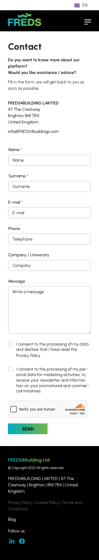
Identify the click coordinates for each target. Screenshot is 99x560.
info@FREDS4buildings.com (33, 131)
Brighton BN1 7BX (24, 115)
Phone (14, 228)
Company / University (28, 254)
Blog (12, 519)
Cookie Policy (47, 502)
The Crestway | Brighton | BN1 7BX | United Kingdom (43, 485)
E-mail (15, 202)
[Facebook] (22, 541)
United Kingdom (24, 121)
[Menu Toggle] (87, 21)
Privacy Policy (28, 355)
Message (16, 281)
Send (28, 429)
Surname (18, 175)
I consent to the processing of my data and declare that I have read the (52, 350)
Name (15, 149)
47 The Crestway (24, 109)
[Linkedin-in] (12, 541)
